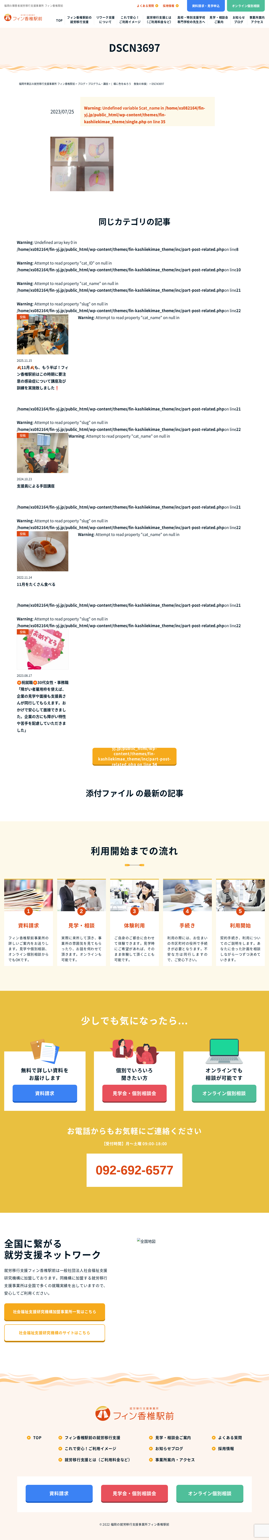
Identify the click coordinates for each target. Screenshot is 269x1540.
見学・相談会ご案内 (219, 19)
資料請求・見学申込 (206, 6)
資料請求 (44, 1093)
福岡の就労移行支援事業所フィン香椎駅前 (140, 1524)
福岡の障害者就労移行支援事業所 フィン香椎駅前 (33, 6)
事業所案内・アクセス (175, 1460)
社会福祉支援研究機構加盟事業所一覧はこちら (54, 1311)
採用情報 (226, 1448)
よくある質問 (230, 1437)
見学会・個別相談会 (134, 1093)
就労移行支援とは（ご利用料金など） (159, 19)
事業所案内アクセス (257, 19)
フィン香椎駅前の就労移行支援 (79, 19)
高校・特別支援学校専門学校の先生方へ (191, 19)
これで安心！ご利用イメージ (130, 19)
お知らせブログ (239, 19)
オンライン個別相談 (246, 6)
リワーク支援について (105, 19)
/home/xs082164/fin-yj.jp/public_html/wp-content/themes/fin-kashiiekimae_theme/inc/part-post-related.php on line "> (134, 756)
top (59, 20)
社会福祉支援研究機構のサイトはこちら (54, 1333)
